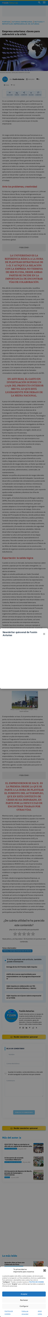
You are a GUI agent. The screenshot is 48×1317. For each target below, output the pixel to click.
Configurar (24, 1306)
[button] (45, 1270)
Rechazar (24, 1300)
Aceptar (24, 1294)
